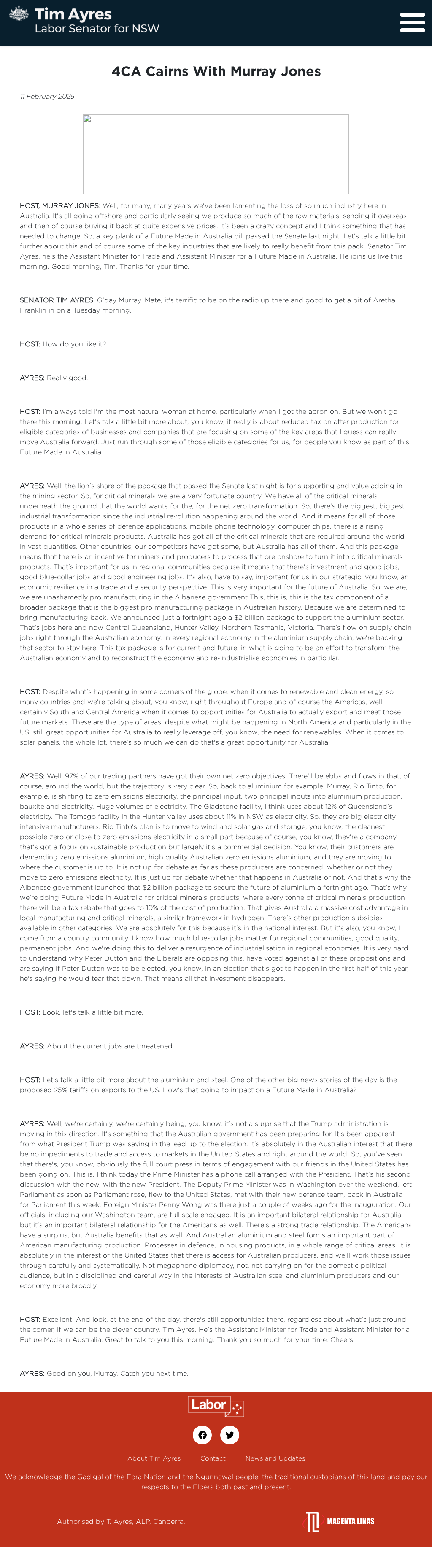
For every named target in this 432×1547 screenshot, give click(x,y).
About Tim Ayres (154, 1458)
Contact (213, 1458)
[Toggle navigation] (412, 22)
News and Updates (275, 1458)
